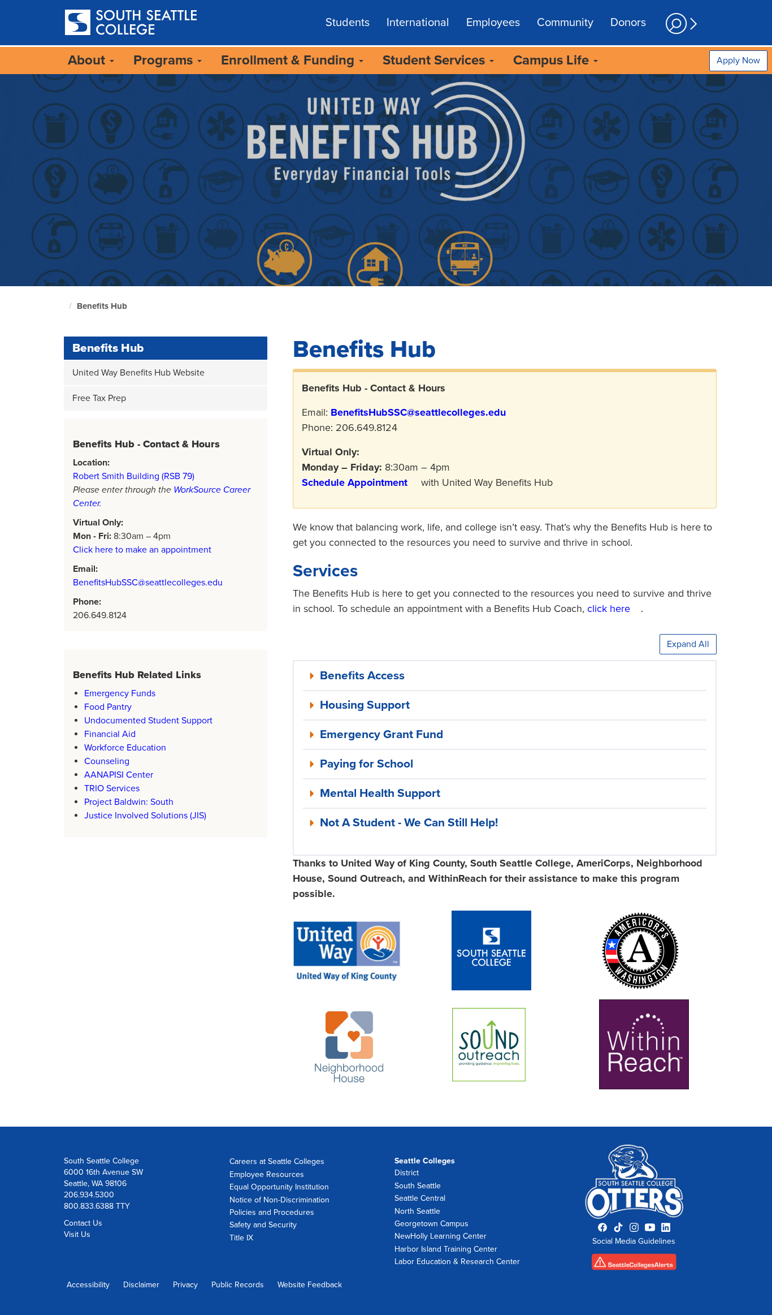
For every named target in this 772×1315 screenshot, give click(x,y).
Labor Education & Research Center (457, 1261)
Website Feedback (309, 1285)
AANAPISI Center (119, 775)
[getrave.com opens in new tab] (634, 1265)
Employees (493, 22)
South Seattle (417, 1186)
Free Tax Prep (99, 398)
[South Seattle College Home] (130, 23)
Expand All (688, 644)
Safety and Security (263, 1225)
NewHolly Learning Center (440, 1236)
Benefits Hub (102, 306)
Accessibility (88, 1285)
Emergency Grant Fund (381, 734)
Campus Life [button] (552, 60)
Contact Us (83, 1223)
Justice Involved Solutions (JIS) (145, 815)
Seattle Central (419, 1198)
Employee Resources (266, 1174)
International (418, 22)
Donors (628, 22)
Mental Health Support (380, 793)
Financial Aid (110, 734)
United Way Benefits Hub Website (138, 372)
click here (608, 608)
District (406, 1173)
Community (565, 22)
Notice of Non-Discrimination (279, 1200)
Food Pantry (108, 707)
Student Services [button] (435, 60)
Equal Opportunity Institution (279, 1187)
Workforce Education (125, 747)
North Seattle (417, 1211)
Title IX (241, 1238)
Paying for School (366, 764)
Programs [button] (164, 60)
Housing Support (365, 705)
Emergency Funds (119, 693)
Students (348, 22)
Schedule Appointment (354, 482)
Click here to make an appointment (142, 549)
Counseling (106, 761)
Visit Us (77, 1234)
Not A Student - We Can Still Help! (409, 823)
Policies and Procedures (271, 1212)
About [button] (88, 60)
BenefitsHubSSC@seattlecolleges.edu (148, 582)
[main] (386, 600)
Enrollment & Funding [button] (289, 60)
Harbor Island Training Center (445, 1249)
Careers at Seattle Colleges (276, 1161)
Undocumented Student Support (148, 720)
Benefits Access (362, 676)
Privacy (185, 1285)
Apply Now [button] (738, 60)
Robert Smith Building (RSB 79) (133, 476)
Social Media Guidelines (633, 1241)
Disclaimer (141, 1285)
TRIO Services (112, 788)
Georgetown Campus (431, 1223)
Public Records (237, 1285)
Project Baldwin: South (129, 802)
